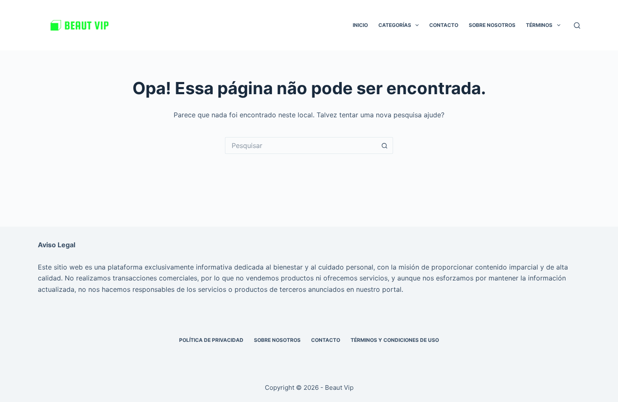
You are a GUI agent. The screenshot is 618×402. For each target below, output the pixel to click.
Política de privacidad (211, 340)
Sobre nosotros (492, 25)
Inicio (360, 25)
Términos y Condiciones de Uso (395, 340)
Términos (539, 25)
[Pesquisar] (577, 25)
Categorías (394, 25)
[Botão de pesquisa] (384, 145)
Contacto (443, 25)
